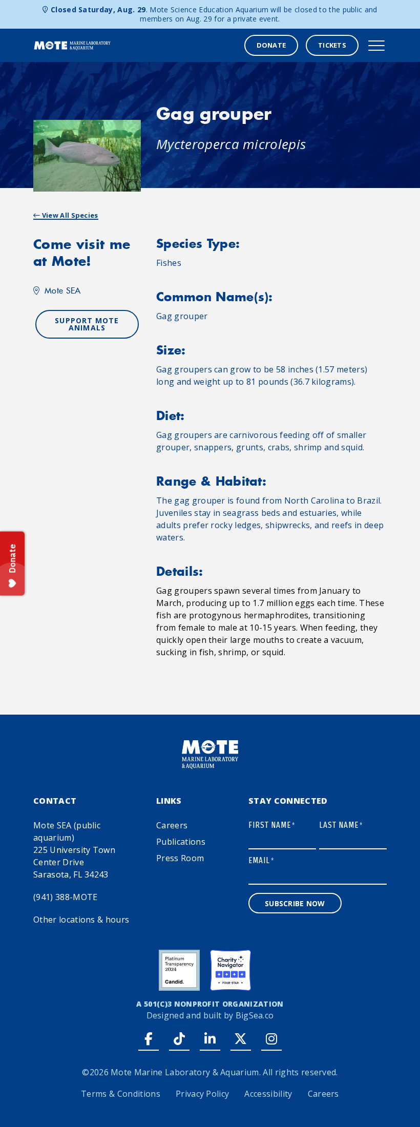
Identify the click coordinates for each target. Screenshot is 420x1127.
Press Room (180, 858)
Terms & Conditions (120, 1093)
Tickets (332, 45)
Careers (171, 825)
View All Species (69, 215)
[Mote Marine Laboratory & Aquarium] (72, 44)
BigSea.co (255, 1015)
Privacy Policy (202, 1093)
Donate (271, 45)
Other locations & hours (81, 919)
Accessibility (268, 1093)
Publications (180, 841)
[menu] (376, 45)
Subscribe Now (295, 903)
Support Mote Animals (87, 324)
